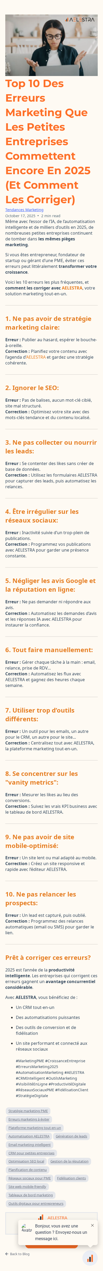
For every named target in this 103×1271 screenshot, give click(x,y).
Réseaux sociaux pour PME (29, 1178)
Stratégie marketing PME (28, 1110)
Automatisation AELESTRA (28, 1136)
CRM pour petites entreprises (31, 1153)
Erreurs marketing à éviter (28, 1119)
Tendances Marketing (24, 209)
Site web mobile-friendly (27, 1186)
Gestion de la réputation (69, 1161)
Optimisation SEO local (26, 1161)
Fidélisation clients (71, 1178)
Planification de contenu (27, 1169)
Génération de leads (71, 1136)
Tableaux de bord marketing (30, 1195)
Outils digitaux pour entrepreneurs (35, 1203)
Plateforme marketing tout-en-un (34, 1127)
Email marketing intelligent (29, 1144)
